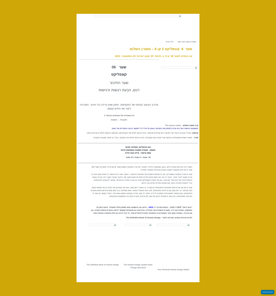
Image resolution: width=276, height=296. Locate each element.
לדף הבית (169, 42)
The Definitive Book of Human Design (102, 265)
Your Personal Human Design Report (173, 270)
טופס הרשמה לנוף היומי (187, 42)
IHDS (151, 207)
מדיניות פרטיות (268, 292)
